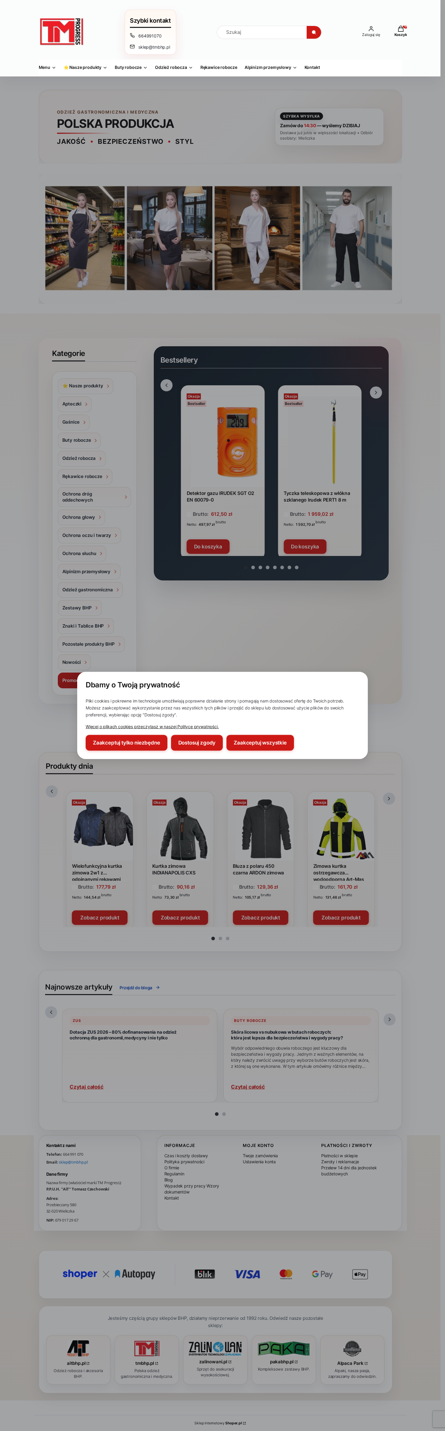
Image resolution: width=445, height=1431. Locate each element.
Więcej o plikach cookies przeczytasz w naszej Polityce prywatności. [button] (152, 726)
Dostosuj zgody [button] (197, 743)
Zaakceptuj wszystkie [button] (260, 743)
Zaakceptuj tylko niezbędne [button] (126, 743)
